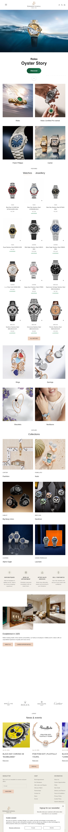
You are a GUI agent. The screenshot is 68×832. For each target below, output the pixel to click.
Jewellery (40, 173)
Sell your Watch (38, 787)
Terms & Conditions (59, 793)
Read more (6, 760)
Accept (33, 827)
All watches (34, 338)
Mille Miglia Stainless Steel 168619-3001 (34, 248)
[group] (34, 44)
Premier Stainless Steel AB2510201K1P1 (55, 328)
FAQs (55, 785)
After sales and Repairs (40, 785)
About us (8, 644)
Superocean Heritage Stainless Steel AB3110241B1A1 (55, 288)
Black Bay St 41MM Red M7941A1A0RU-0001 (12, 208)
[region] (34, 44)
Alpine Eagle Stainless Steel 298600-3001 (55, 248)
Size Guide (57, 787)
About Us (56, 779)
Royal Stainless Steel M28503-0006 (12, 247)
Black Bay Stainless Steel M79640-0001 (55, 208)
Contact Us (37, 793)
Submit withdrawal (59, 801)
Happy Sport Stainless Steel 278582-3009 (34, 288)
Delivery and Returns (59, 790)
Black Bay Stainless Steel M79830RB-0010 (34, 208)
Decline (52, 827)
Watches (27, 173)
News (35, 796)
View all (34, 766)
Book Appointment (39, 779)
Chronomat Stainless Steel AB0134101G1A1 (34, 328)
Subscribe (8, 791)
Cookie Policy (57, 799)
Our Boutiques (38, 782)
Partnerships (37, 790)
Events (36, 799)
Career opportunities (24, 644)
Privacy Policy (41, 823)
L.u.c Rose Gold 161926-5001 (12, 287)
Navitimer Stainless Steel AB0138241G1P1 (12, 328)
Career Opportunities (59, 782)
